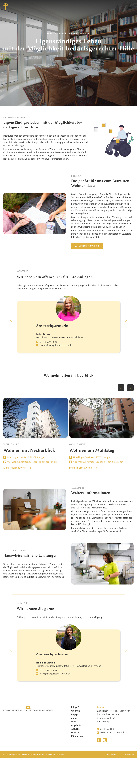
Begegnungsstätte (74, 718)
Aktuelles (76, 728)
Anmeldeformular (87, 246)
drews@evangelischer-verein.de (55, 345)
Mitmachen (77, 736)
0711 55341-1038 (48, 670)
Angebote (76, 725)
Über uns (76, 732)
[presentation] (121, 387)
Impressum (111, 754)
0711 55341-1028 (48, 341)
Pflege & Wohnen (75, 709)
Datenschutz (129, 754)
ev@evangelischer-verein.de (114, 732)
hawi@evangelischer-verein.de (55, 673)
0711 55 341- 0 (107, 728)
